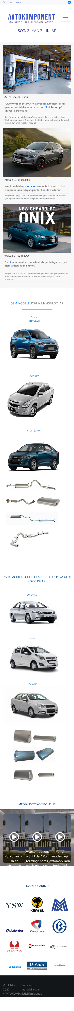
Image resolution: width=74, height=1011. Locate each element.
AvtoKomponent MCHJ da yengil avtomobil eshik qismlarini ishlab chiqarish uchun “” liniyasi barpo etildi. (35, 107)
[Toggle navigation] (65, 17)
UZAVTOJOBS (14, 2)
